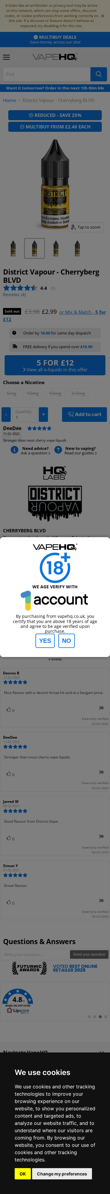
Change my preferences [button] (62, 1173)
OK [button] (23, 1173)
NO (66, 640)
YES (45, 640)
